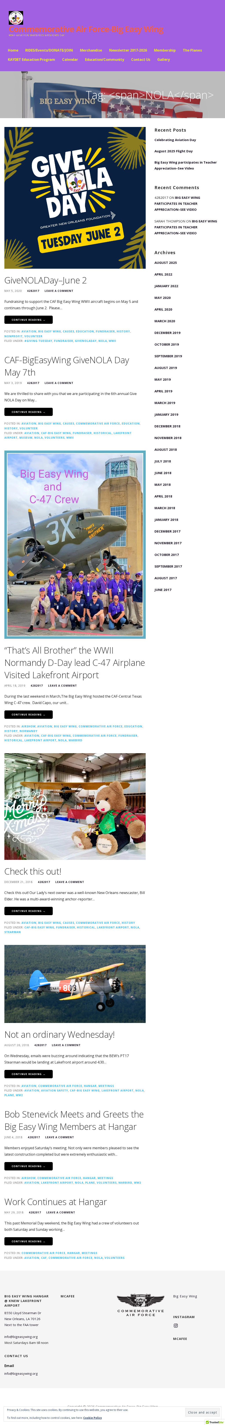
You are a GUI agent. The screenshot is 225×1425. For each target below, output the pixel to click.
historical (103, 433)
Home (13, 50)
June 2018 (162, 473)
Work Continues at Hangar (55, 1202)
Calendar (70, 59)
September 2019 (168, 356)
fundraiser (105, 331)
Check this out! (32, 871)
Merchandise (91, 50)
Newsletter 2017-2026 (128, 50)
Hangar (90, 1086)
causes (68, 331)
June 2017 (162, 589)
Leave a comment (59, 290)
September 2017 (168, 566)
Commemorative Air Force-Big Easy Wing (86, 29)
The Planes (192, 50)
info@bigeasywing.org (21, 1336)
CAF (44, 1257)
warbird (75, 740)
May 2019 (162, 379)
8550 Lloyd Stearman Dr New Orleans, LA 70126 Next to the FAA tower (22, 1319)
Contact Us (140, 59)
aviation (29, 331)
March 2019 (164, 402)
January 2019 (166, 414)
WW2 (19, 1095)
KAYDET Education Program (31, 59)
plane (9, 1095)
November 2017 (167, 543)
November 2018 (167, 438)
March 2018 (164, 508)
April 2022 (163, 274)
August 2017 (165, 578)
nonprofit (13, 336)
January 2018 (166, 519)
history (123, 331)
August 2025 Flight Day (173, 151)
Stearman (12, 932)
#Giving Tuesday (38, 341)
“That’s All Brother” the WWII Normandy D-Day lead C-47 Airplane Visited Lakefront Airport (74, 662)
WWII (112, 341)
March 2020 (164, 321)
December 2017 (167, 531)
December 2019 (167, 332)
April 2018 (163, 496)
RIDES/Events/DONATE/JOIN (49, 50)
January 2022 (166, 286)
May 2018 (162, 484)
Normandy (29, 731)
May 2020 (162, 297)
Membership (165, 50)
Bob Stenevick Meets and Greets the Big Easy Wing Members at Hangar (74, 1120)
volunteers (55, 437)
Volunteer (33, 336)
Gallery (163, 59)
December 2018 (167, 426)
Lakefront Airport (40, 740)
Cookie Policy (92, 1418)
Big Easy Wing (49, 331)
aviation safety (54, 1090)
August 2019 (165, 367)
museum (26, 437)
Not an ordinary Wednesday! (59, 1034)
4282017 (33, 290)
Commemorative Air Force (98, 423)
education (85, 331)
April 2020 (163, 309)
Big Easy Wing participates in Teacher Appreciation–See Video (185, 165)
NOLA (102, 341)
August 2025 (165, 262)
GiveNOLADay (86, 341)
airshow (29, 726)
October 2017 (166, 554)
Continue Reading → (28, 319)
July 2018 (162, 461)
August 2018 (165, 449)
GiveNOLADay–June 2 (45, 280)
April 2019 (163, 391)
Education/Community (104, 59)
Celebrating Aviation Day (175, 140)
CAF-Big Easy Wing (56, 433)
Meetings (106, 1086)
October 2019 (166, 344)
